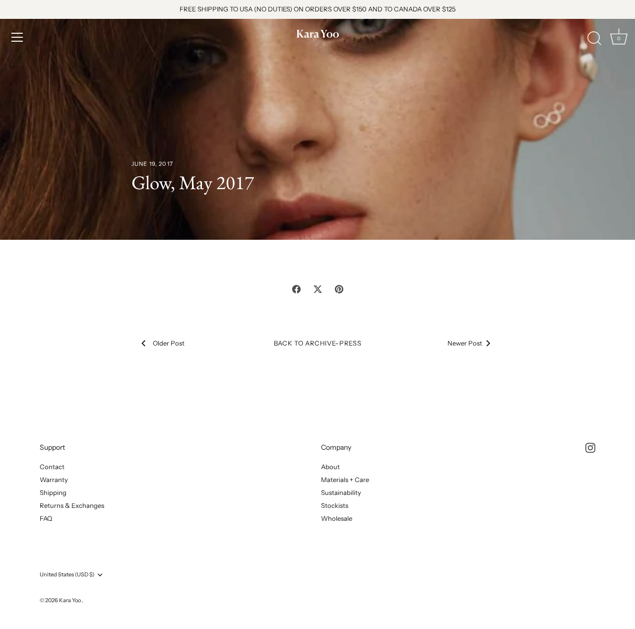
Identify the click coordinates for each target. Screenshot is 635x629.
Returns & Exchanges (72, 505)
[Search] (594, 39)
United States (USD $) (67, 574)
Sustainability (341, 492)
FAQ (46, 518)
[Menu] (17, 37)
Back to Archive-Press (318, 343)
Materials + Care (345, 480)
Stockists (334, 505)
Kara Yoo (70, 600)
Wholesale (336, 518)
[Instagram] (590, 447)
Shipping (53, 492)
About (330, 467)
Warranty (54, 480)
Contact (52, 467)
